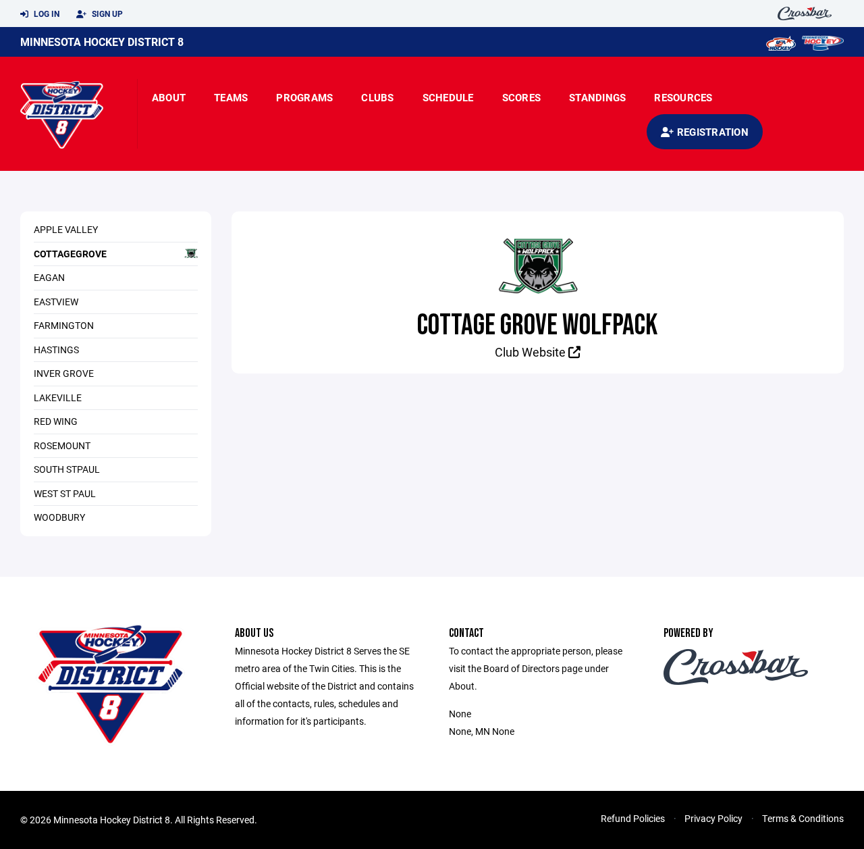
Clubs (377, 97)
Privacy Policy (713, 818)
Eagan (49, 277)
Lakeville (58, 397)
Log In (45, 13)
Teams (231, 97)
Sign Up (106, 13)
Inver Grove (64, 373)
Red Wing (56, 421)
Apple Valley (66, 229)
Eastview (56, 301)
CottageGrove (70, 253)
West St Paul (65, 493)
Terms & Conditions (803, 818)
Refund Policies (633, 818)
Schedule (448, 97)
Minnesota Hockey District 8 (102, 41)
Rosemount (62, 445)
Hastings (56, 349)
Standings (597, 97)
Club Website (531, 352)
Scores (521, 97)
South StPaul (67, 469)
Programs (304, 97)
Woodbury (59, 517)
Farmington (64, 325)
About (169, 97)
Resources (683, 97)
